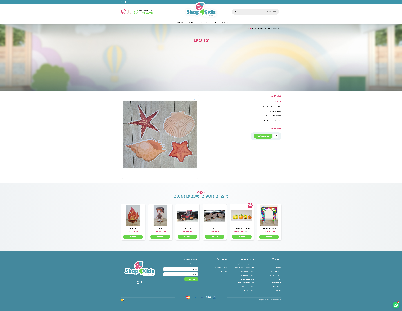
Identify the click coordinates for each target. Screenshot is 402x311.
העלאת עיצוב (276, 283)
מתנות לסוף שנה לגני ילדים (244, 268)
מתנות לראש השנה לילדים (245, 264)
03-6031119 (147, 13)
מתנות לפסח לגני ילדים (246, 290)
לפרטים (269, 237)
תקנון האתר (277, 287)
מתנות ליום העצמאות (246, 275)
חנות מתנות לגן (276, 271)
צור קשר (278, 290)
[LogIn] (129, 11)
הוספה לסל (263, 136)
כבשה (214, 228)
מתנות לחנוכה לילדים (246, 287)
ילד (160, 228)
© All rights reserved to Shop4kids (269, 300)
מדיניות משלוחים (275, 275)
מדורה (133, 228)
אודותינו (278, 268)
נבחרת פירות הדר (242, 228)
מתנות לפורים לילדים (246, 279)
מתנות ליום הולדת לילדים (245, 283)
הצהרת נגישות (276, 279)
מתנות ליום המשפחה (247, 271)
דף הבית (278, 264)
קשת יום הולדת (269, 228)
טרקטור (187, 228)
